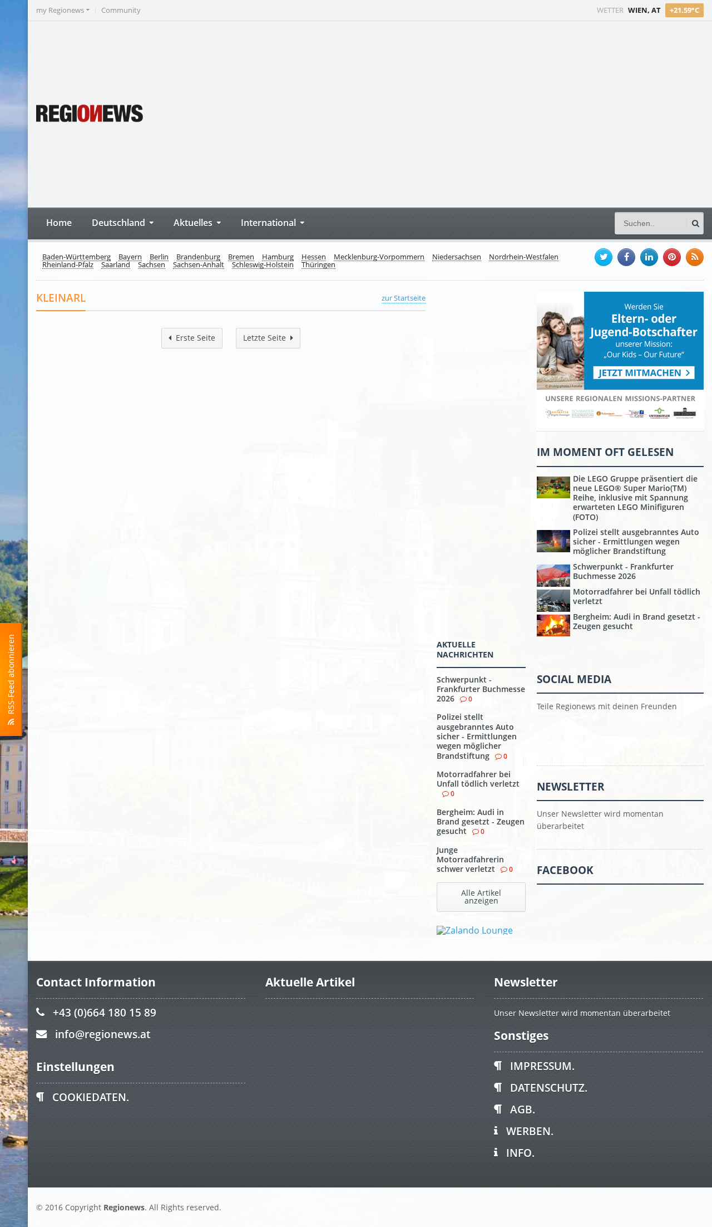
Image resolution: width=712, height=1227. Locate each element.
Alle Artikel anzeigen (481, 896)
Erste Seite (195, 337)
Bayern (130, 257)
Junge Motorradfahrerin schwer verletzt (470, 860)
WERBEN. (529, 1130)
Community (121, 10)
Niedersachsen (456, 257)
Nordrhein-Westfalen (523, 257)
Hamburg (278, 257)
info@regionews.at (102, 1034)
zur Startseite (404, 298)
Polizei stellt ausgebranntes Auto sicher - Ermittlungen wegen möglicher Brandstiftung (477, 735)
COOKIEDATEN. (90, 1097)
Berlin (159, 257)
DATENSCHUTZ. (548, 1087)
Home (59, 222)
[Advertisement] (495, 113)
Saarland (115, 265)
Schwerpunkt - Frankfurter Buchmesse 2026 (481, 689)
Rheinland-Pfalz (67, 265)
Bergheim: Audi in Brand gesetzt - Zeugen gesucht (481, 822)
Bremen (241, 257)
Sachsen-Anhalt (198, 265)
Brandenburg (198, 257)
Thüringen (318, 265)
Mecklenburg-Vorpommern (379, 257)
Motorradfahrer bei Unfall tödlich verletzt (478, 779)
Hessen (313, 257)
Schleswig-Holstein (263, 265)
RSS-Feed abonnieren (11, 676)
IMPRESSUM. (542, 1065)
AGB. (522, 1109)
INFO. (520, 1152)
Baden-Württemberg (76, 257)
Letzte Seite (264, 337)
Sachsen (151, 265)
